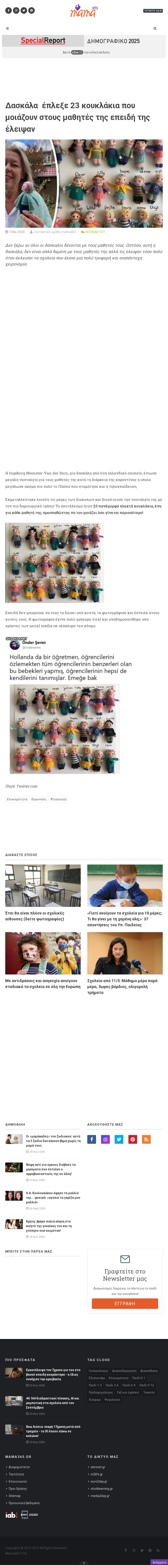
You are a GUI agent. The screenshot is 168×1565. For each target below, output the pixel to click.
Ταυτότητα (16, 1474)
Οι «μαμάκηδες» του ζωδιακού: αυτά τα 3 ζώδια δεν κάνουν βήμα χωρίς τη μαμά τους (53, 1141)
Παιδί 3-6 (112, 1385)
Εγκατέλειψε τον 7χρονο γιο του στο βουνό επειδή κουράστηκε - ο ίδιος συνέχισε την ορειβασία (53, 1374)
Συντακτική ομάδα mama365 (54, 232)
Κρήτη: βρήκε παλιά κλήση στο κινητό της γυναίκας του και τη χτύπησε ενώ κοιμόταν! (49, 1226)
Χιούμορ (95, 1399)
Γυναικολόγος (98, 1371)
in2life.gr (97, 1474)
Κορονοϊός (39, 799)
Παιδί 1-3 (95, 1385)
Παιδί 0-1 (138, 1378)
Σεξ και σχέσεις (128, 1392)
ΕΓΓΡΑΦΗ (125, 1303)
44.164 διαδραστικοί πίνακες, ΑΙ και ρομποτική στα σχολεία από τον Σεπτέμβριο (52, 1403)
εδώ (75, 52)
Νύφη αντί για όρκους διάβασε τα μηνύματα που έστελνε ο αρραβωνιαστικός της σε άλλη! (51, 1169)
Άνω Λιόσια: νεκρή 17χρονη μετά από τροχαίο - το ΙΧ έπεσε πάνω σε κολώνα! (53, 1431)
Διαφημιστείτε (19, 1467)
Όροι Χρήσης (18, 1488)
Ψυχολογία (58, 799)
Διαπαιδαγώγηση (124, 1371)
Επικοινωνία (18, 1481)
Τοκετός (149, 1392)
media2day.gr (100, 1496)
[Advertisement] (84, 1047)
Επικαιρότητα (17, 799)
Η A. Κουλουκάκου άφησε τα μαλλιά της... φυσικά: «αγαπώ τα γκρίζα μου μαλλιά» (53, 1197)
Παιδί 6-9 (128, 1385)
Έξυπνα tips (97, 1378)
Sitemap (15, 1496)
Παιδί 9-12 (146, 1385)
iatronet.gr (98, 1467)
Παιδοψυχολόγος (101, 1392)
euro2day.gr (99, 1481)
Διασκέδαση (149, 1371)
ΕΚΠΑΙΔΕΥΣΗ (95, 232)
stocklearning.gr (102, 1488)
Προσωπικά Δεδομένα (24, 1503)
